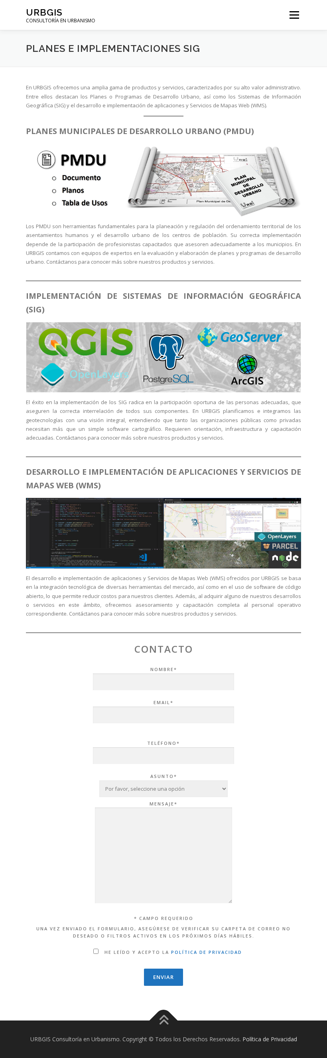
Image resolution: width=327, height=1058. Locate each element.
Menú (294, 14)
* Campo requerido (163, 918)
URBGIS (44, 12)
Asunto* (163, 776)
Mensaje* (163, 804)
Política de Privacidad (269, 1039)
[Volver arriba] (164, 1021)
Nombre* (163, 669)
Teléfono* (163, 743)
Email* (163, 702)
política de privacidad (206, 952)
